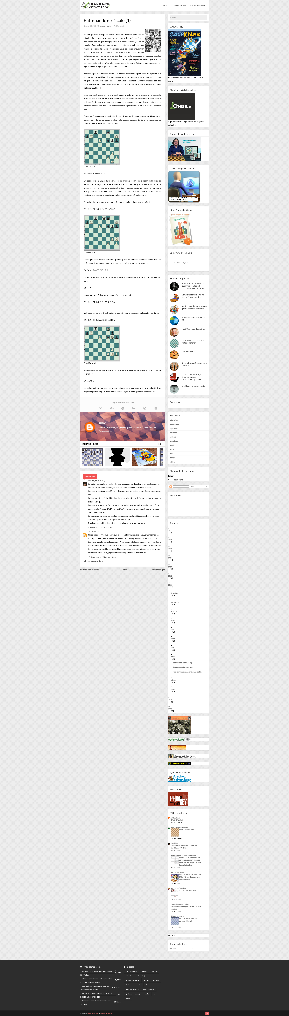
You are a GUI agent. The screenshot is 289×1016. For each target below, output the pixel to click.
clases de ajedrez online (145, 976)
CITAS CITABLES (177, 820)
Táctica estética (189, 351)
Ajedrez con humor (177, 872)
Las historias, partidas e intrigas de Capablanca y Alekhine (184, 846)
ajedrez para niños (131, 971)
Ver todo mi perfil (175, 479)
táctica (109, 26)
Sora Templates (93, 1013)
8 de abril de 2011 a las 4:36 (100, 527)
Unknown (92, 531)
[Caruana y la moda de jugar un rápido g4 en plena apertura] (148, 457)
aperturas (174, 428)
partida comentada (148, 989)
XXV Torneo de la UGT (187, 890)
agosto (174, 620)
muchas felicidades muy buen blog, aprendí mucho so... (98, 993)
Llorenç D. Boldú (95, 480)
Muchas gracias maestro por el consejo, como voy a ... (97, 971)
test (171, 453)
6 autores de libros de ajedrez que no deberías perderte (194, 307)
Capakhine (174, 843)
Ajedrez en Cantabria (178, 888)
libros (172, 449)
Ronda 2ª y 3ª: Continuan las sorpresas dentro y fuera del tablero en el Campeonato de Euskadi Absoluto (190, 861)
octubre (174, 611)
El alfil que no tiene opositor (194, 386)
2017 (171, 530)
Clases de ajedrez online (180, 904)
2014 (171, 558)
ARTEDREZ (175, 818)
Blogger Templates (106, 1013)
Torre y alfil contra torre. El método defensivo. (193, 341)
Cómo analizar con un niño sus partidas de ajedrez (193, 295)
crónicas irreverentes (132, 980)
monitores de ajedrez (132, 989)
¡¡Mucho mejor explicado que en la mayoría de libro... (97, 978)
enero (173, 689)
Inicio (165, 5)
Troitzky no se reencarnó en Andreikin (188, 672)
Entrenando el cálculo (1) (183, 663)
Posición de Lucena (186, 829)
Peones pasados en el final (184, 667)
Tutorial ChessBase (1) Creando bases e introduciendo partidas (192, 377)
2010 (171, 700)
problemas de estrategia (133, 994)
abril (173, 648)
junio (173, 629)
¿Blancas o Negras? (178, 916)
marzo (173, 657)
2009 (171, 709)
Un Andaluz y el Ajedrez (179, 827)
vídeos (172, 462)
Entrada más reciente (89, 569)
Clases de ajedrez (179, 5)
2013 (171, 567)
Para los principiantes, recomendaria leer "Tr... (95, 986)
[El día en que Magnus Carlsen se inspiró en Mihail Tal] (94, 457)
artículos (103, 26)
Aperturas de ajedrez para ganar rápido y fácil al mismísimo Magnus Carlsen (193, 285)
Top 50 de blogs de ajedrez (193, 329)
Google (171, 935)
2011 (171, 585)
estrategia (174, 441)
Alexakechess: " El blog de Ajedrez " (184, 855)
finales (172, 445)
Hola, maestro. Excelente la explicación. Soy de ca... (96, 1000)
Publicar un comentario (93, 561)
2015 (171, 549)
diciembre (175, 593)
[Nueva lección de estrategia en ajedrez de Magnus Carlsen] (121, 457)
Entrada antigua (158, 569)
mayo (173, 639)
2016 (171, 540)
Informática (174, 424)
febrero (174, 680)
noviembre (175, 602)
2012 (171, 576)
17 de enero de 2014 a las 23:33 (101, 557)
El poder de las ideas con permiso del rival (188, 919)
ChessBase (174, 420)
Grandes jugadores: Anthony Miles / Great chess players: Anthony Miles (190, 876)
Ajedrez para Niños (197, 5)
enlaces (173, 437)
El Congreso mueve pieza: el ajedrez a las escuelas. (186, 907)
